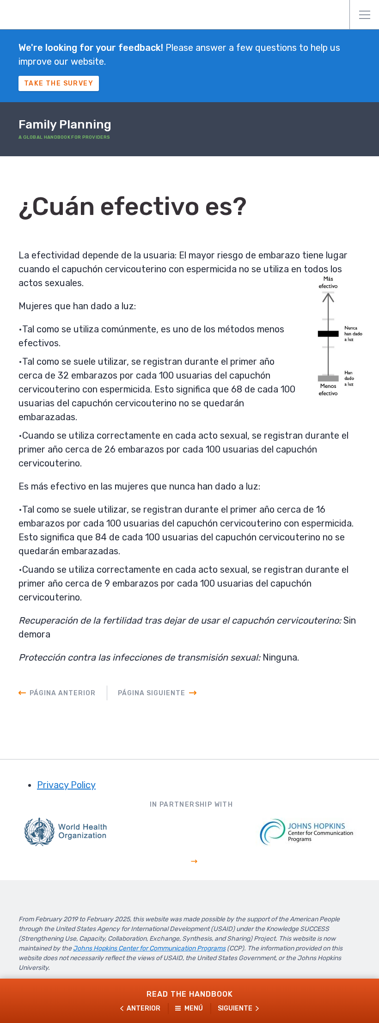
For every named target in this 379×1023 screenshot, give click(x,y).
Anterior (143, 1008)
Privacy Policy (66, 784)
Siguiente (235, 1008)
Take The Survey (58, 83)
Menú (364, 15)
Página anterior (63, 693)
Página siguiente (151, 693)
